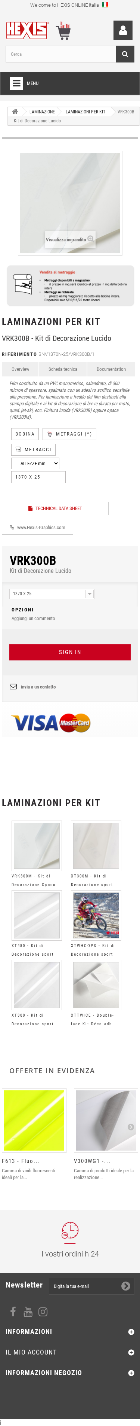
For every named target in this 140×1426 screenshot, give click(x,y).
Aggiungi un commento (33, 614)
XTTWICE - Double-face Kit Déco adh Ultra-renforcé (92, 1024)
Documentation (111, 369)
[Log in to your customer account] (123, 30)
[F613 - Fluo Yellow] (34, 1120)
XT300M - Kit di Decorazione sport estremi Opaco (92, 885)
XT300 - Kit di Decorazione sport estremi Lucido (33, 1024)
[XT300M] (96, 846)
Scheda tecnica (63, 369)
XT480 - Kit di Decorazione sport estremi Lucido (33, 954)
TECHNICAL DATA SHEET (58, 508)
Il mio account (31, 1352)
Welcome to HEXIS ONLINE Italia (65, 5)
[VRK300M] (37, 846)
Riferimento (19, 354)
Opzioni (23, 610)
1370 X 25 (27, 477)
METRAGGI (38, 449)
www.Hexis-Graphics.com (40, 527)
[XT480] (37, 915)
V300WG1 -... (92, 1161)
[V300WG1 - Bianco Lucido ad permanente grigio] (106, 1120)
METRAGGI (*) (74, 434)
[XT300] (37, 985)
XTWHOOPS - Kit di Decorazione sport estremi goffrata (93, 954)
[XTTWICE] (96, 985)
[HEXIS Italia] (31, 29)
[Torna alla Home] (15, 111)
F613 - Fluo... (21, 1161)
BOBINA (25, 434)
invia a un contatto (38, 687)
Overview (20, 369)
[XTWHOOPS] (96, 915)
